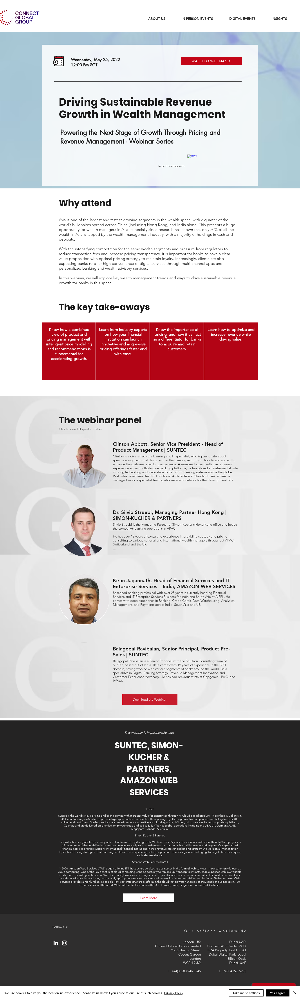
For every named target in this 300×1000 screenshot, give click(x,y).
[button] (279, 19)
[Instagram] (64, 943)
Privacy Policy (173, 993)
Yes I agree (278, 993)
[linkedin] (55, 943)
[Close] (294, 992)
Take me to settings (246, 993)
